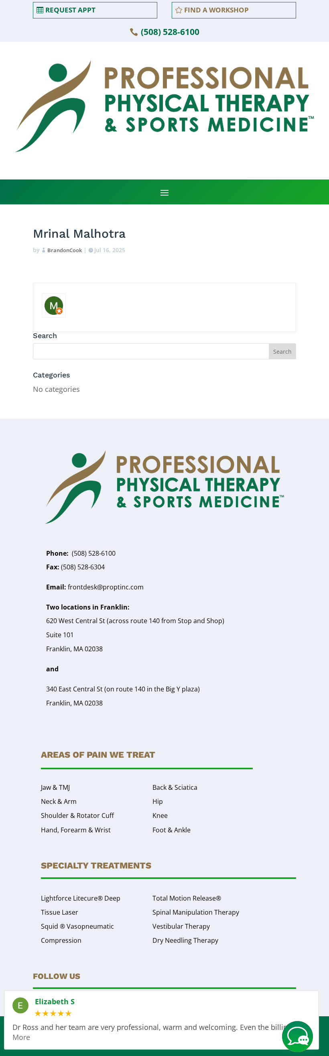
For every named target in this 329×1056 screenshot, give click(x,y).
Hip (157, 801)
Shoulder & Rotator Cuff (77, 815)
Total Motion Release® (186, 898)
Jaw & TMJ (55, 787)
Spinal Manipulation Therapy (195, 912)
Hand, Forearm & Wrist (76, 830)
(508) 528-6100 (170, 31)
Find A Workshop (216, 9)
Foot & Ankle (171, 830)
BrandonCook (64, 250)
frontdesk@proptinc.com (95, 587)
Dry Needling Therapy (185, 940)
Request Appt (70, 9)
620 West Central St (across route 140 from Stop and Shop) (135, 620)
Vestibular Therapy (181, 926)
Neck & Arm (59, 801)
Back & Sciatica (174, 787)
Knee (160, 815)
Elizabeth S (55, 1001)
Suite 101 (60, 634)
